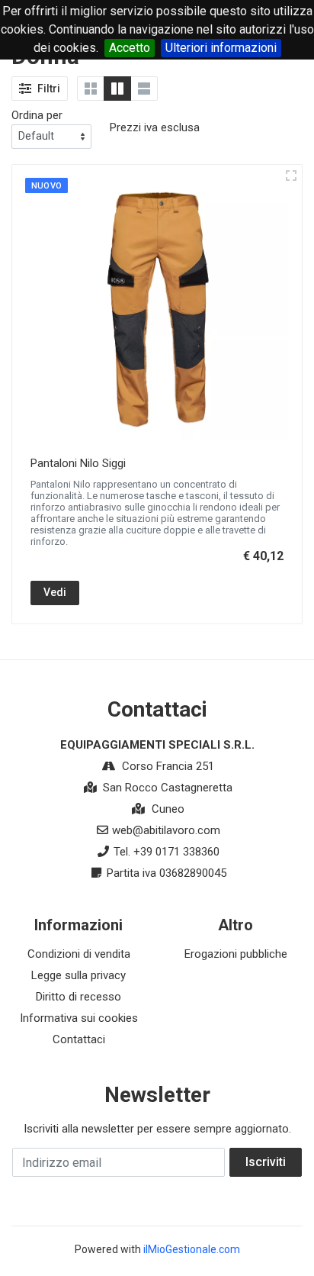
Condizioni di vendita (78, 954)
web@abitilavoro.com (166, 830)
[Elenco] (144, 88)
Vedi (54, 592)
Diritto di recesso (78, 997)
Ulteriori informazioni (221, 47)
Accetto (129, 47)
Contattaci (79, 1039)
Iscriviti (265, 1162)
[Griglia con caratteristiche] (117, 88)
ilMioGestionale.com (191, 1249)
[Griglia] (90, 88)
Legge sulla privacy (78, 975)
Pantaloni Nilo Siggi (78, 463)
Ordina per (36, 115)
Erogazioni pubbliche (235, 954)
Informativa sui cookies (79, 1018)
